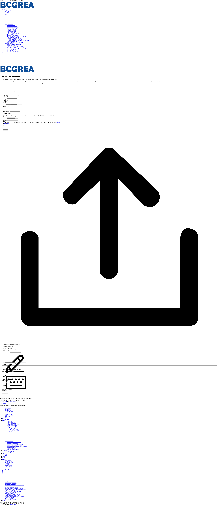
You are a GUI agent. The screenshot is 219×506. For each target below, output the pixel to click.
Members (4, 457)
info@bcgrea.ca (13, 401)
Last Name (5, 96)
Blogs (6, 455)
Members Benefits (8, 408)
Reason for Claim (6, 111)
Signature (5, 353)
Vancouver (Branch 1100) (11, 447)
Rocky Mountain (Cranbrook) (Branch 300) (15, 444)
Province (5, 100)
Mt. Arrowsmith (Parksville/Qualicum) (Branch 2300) (16, 433)
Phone (4, 103)
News (3, 453)
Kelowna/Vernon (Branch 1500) (12, 429)
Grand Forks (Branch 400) (11, 427)
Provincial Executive (8, 410)
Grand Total (5, 125)
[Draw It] (15, 372)
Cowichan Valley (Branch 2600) (13, 424)
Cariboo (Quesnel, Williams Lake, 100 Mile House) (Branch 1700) (17, 475)
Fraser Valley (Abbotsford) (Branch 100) (12, 477)
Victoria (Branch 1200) (11, 448)
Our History (7, 413)
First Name (5, 95)
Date (4, 116)
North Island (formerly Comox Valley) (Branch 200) (14, 488)
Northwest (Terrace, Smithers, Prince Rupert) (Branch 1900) (18, 437)
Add (5, 123)
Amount (4, 121)
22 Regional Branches (9, 431)
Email (4, 102)
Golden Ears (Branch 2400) (12, 426)
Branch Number (6, 106)
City (4, 99)
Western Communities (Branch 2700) (13, 449)
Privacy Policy (7, 416)
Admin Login (4, 403)
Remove (8, 123)
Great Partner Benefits (9, 441)
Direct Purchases (8, 452)
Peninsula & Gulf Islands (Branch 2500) (14, 442)
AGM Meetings (7, 412)
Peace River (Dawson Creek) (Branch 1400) (15, 440)
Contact (3, 456)
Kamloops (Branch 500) (11, 428)
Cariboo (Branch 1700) (11, 422)
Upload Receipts (6, 128)
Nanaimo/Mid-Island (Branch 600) (13, 434)
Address (5, 97)
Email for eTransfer (6, 351)
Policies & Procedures (8, 415)
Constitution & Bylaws (9, 414)
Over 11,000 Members (9, 421)
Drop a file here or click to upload (8, 344)
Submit (4, 364)
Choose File (17, 344)
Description (5, 120)
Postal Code (5, 101)
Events (6, 454)
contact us (58, 122)
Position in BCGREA (7, 105)
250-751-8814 (4, 401)
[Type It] (15, 391)
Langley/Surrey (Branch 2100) (12, 432)
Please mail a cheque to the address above (11, 349)
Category (5, 117)
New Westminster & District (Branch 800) (14, 435)
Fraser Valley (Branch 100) (12, 425)
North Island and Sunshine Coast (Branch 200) (15, 436)
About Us (4, 407)
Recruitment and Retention (9, 411)
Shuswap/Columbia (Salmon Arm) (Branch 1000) (16, 445)
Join (3, 418)
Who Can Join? (7, 409)
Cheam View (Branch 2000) (12, 423)
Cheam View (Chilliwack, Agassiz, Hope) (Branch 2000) (15, 476)
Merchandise (4, 450)
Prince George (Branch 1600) (12, 443)
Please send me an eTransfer (9, 350)
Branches (4, 420)
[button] (6, 85)
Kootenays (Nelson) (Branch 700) (13, 430)
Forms (6, 417)
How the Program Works (9, 451)
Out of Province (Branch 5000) (10, 490)
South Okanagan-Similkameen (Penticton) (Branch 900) (17, 446)
